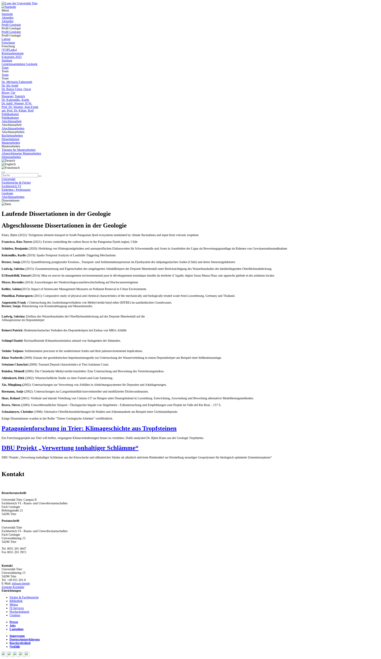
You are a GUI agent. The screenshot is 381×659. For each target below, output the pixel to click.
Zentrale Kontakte (13, 587)
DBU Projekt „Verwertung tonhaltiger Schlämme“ (70, 447)
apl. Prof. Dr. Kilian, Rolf (18, 110)
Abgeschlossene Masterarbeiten (21, 153)
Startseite (7, 14)
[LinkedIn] (27, 655)
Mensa (14, 604)
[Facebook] (4, 655)
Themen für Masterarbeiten (19, 149)
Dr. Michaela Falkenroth (17, 82)
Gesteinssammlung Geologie (20, 64)
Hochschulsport (19, 611)
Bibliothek (16, 601)
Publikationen (10, 114)
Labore (6, 39)
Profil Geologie (11, 24)
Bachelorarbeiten (12, 135)
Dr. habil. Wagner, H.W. (17, 103)
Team (5, 67)
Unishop (15, 615)
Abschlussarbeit (11, 121)
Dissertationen (10, 139)
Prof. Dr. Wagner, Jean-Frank (20, 107)
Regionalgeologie (13, 53)
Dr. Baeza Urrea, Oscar (16, 89)
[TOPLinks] (9, 49)
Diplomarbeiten (11, 157)
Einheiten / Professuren (16, 189)
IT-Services (17, 608)
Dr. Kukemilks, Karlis (15, 99)
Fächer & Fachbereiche (24, 597)
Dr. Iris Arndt (10, 85)
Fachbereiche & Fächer (16, 182)
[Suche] (3, 172)
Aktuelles (7, 17)
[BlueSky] (10, 655)
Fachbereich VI (11, 186)
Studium (7, 60)
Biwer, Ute (8, 92)
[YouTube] (16, 655)
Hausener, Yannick (13, 96)
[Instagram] (22, 655)
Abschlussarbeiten (13, 128)
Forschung (8, 42)
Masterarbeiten (11, 142)
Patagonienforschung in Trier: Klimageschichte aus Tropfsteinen (89, 428)
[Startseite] (20, 3)
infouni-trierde (21, 583)
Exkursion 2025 (12, 57)
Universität (8, 179)
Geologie (7, 193)
